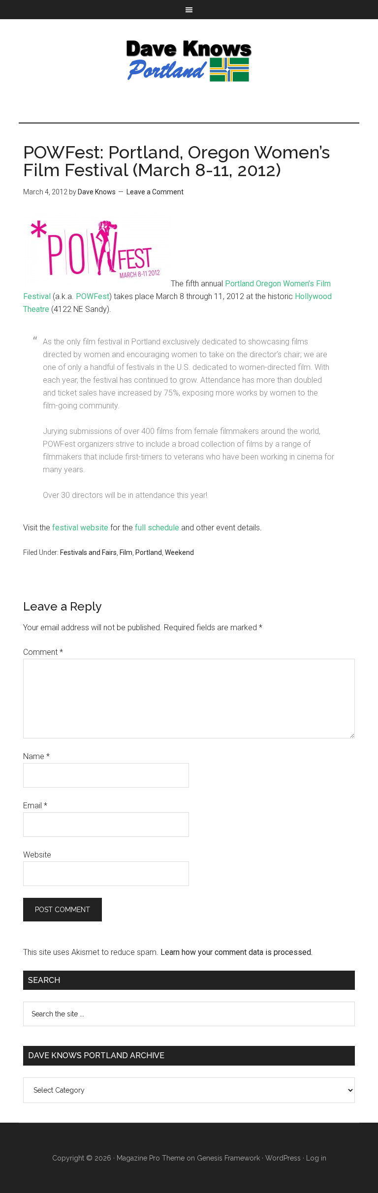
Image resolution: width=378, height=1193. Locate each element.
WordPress (283, 1158)
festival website (80, 527)
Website (37, 854)
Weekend (179, 552)
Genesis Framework (228, 1158)
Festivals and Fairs (88, 552)
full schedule (157, 527)
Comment (43, 652)
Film (126, 552)
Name (36, 756)
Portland (148, 552)
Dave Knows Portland (189, 61)
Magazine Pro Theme (151, 1158)
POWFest (92, 296)
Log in (316, 1158)
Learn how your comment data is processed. (236, 952)
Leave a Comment (155, 192)
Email (35, 805)
